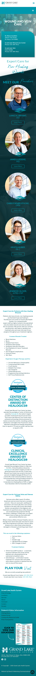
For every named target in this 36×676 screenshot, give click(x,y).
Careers (3, 604)
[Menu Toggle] (33, 10)
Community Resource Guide (10, 617)
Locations (4, 595)
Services (4, 597)
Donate (3, 606)
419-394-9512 (14, 44)
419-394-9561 (14, 51)
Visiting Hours (5, 613)
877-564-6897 (15, 656)
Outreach (4, 602)
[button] (34, 3)
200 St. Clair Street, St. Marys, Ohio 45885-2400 (15, 655)
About (3, 599)
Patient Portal (5, 615)
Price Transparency (7, 619)
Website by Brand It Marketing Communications (15, 671)
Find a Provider (6, 593)
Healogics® (14, 414)
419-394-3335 (5, 656)
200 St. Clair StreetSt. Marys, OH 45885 (11, 38)
